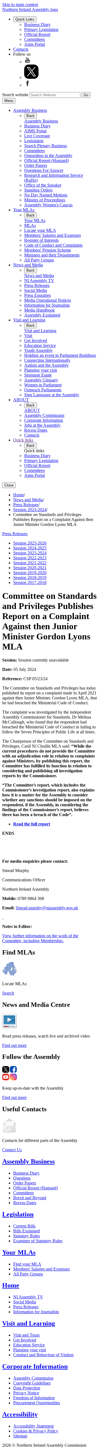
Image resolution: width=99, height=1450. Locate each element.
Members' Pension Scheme (47, 250)
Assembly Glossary (41, 380)
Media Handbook (39, 310)
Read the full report (31, 824)
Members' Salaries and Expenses (52, 235)
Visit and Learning (29, 320)
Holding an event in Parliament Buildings (60, 355)
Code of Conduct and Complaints (53, 245)
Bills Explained (26, 1231)
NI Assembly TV (39, 280)
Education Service (40, 345)
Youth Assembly (38, 350)
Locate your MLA (40, 230)
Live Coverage (37, 135)
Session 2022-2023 (29, 557)
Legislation (33, 140)
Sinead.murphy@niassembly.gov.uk (47, 907)
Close (8, 485)
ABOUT (21, 399)
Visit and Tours (26, 1335)
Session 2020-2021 (29, 567)
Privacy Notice (26, 1393)
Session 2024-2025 (29, 548)
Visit (28, 335)
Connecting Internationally (47, 360)
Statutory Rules (26, 1236)
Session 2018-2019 (29, 577)
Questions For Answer (43, 170)
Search (8, 993)
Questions (22, 1178)
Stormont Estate (38, 375)
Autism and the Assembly (46, 365)
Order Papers (35, 165)
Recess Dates (35, 430)
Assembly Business (30, 110)
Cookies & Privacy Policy (35, 1431)
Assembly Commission (44, 415)
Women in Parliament (43, 385)
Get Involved (35, 340)
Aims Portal (34, 44)
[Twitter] (31, 77)
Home (18, 494)
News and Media (28, 265)
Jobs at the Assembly (42, 425)
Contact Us (12, 1149)
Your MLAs (23, 209)
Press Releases (37, 285)
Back (30, 116)
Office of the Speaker (42, 185)
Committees (34, 39)
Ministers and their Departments (51, 255)
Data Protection (26, 1388)
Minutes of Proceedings (44, 200)
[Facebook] (27, 85)
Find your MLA (27, 1264)
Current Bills (24, 1226)
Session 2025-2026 (29, 543)
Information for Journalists (47, 305)
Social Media (35, 290)
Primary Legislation (41, 29)
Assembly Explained (42, 315)
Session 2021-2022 (29, 562)
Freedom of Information (34, 1397)
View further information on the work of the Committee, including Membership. (40, 938)
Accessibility (20, 1414)
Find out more (14, 1045)
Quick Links (24, 19)
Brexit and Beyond (29, 1197)
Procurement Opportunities (36, 1402)
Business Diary (37, 24)
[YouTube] (27, 61)
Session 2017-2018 (29, 582)
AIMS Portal (35, 131)
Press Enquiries (37, 295)
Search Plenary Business (45, 145)
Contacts (20, 49)
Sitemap (20, 1436)
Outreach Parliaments (42, 390)
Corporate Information (43, 420)
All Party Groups (39, 260)
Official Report (37, 34)
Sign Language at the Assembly (51, 394)
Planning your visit (40, 370)
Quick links (23, 440)
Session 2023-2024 (29, 509)
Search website (15, 94)
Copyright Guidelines (32, 1383)
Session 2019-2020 (29, 572)
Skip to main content (20, 4)
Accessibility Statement (33, 1426)
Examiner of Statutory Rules (37, 1240)
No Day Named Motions (45, 195)
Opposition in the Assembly (48, 155)
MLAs (30, 225)
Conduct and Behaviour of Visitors (43, 1354)
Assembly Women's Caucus (48, 205)
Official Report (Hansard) (46, 160)
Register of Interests (41, 240)
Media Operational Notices (47, 300)
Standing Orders (38, 190)
